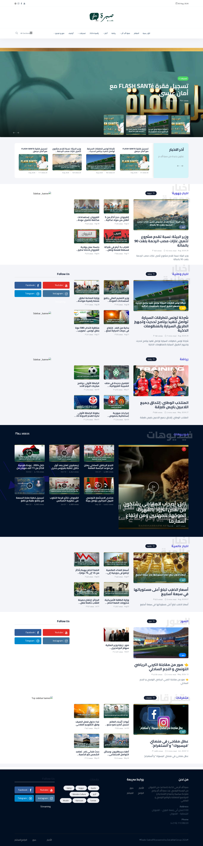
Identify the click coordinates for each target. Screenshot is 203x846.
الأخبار (141, 788)
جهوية (81, 788)
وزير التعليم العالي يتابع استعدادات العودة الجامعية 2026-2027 (34, 151)
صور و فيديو (59, 33)
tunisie (93, 800)
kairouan (79, 800)
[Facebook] (21, 3)
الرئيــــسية (146, 33)
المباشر (136, 33)
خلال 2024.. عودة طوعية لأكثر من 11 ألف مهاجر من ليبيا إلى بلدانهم (30, 468)
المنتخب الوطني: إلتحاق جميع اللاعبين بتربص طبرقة (164, 404)
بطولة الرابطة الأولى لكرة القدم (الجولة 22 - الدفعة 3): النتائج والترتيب (87, 417)
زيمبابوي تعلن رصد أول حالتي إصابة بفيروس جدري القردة (65, 468)
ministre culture (79, 794)
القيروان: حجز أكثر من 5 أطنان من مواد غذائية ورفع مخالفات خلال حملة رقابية (117, 221)
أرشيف (70, 33)
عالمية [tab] (149, 546)
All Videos (23, 434)
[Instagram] (18, 3)
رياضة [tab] (150, 359)
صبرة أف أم (125, 33)
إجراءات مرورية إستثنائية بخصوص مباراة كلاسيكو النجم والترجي (117, 417)
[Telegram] (15, 3)
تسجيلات (82, 33)
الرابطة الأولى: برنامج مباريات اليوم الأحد (88, 384)
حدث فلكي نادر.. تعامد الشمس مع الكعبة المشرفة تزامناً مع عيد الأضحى (87, 755)
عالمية (93, 788)
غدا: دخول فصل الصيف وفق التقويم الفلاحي (87, 723)
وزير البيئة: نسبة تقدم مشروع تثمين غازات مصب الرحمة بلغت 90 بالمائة (100, 151)
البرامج (141, 793)
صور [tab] (150, 621)
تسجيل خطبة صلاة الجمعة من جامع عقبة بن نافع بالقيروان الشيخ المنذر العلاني (30, 502)
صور (131, 788)
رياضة (113, 33)
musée (66, 800)
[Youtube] (24, 3)
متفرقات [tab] (149, 698)
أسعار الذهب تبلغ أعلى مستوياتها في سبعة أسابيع (161, 591)
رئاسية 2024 (94, 33)
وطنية (69, 788)
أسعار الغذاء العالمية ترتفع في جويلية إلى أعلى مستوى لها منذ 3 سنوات (117, 574)
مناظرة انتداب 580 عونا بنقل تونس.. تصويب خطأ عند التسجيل (87, 331)
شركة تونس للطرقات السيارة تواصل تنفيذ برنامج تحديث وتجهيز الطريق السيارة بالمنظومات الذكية (134, 152)
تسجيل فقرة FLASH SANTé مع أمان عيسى (149, 89)
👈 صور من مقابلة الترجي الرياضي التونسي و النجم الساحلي (161, 666)
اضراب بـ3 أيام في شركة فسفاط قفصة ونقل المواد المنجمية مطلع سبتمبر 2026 (116, 251)
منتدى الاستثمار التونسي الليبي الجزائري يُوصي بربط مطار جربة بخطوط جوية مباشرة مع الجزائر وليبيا (99, 502)
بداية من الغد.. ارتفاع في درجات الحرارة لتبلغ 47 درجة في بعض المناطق (117, 332)
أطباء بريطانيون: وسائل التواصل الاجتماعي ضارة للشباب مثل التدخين (116, 755)
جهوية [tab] (149, 193)
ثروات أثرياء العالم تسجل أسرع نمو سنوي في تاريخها (116, 724)
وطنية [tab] (150, 274)
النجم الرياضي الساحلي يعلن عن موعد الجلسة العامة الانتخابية (98, 468)
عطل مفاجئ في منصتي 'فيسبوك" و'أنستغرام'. (169, 743)
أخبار (105, 33)
